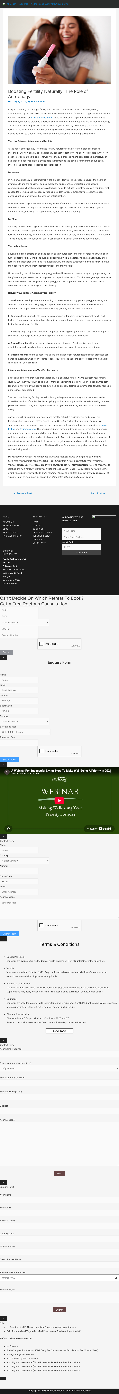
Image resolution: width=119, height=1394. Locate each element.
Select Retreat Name (10, 1259)
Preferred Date (7, 737)
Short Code (68, 542)
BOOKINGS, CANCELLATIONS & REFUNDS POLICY (42, 532)
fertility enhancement (41, 117)
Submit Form (9, 759)
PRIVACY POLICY (11, 532)
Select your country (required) (15, 1063)
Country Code (7, 1233)
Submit (6, 652)
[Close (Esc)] (3, 1382)
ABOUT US (8, 522)
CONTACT (38, 525)
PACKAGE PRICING (12, 536)
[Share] (9, 1382)
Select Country (7, 1220)
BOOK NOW (59, 1030)
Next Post (98, 493)
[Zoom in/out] (22, 1382)
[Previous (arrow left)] (3, 1387)
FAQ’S (36, 522)
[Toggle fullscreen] (16, 1382)
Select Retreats (8, 726)
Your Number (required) (12, 1077)
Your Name (5, 1194)
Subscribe (81, 552)
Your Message (7, 897)
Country (4, 716)
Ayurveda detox (27, 429)
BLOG (6, 529)
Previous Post (23, 493)
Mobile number (8, 1246)
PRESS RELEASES (12, 525)
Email (3, 685)
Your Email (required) (11, 1091)
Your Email (5, 1207)
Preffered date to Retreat (13, 1272)
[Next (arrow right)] (9, 1387)
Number (4, 695)
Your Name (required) (11, 1048)
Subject (4, 1105)
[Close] (3, 1378)
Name (3, 674)
